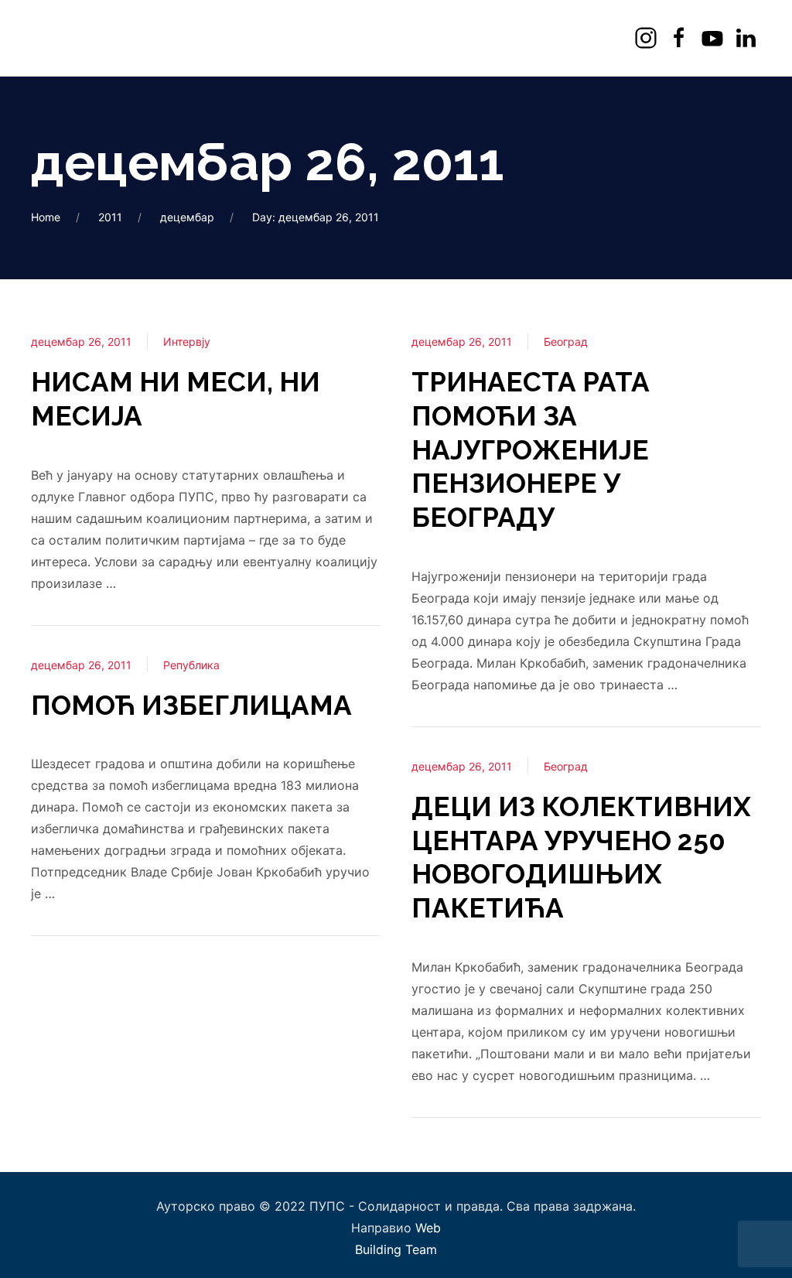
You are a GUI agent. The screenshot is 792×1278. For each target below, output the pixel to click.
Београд (566, 341)
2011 (110, 217)
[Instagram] (647, 38)
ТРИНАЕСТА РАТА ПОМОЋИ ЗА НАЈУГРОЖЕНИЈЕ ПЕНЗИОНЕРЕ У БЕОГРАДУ (530, 449)
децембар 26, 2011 (81, 341)
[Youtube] (714, 38)
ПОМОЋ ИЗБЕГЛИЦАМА (191, 705)
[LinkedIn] (747, 38)
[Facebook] (681, 38)
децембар (187, 217)
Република (191, 664)
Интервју (186, 341)
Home (45, 217)
